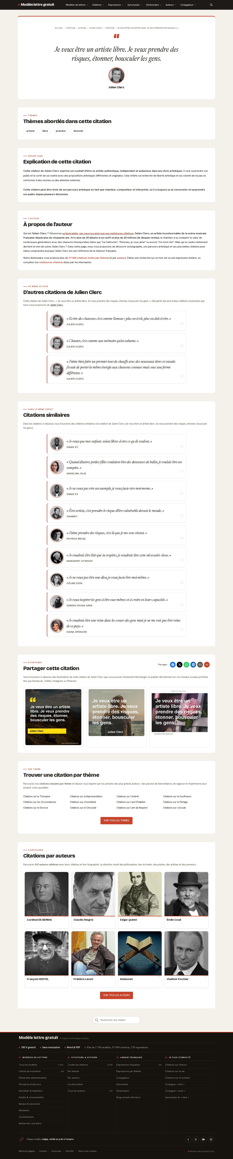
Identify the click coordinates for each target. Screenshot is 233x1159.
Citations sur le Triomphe (36, 796)
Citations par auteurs (49, 856)
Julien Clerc (116, 87)
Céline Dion (74, 583)
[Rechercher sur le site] (211, 4)
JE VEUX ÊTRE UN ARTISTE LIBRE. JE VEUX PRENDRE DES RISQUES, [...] (147, 28)
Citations (96, 4)
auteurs (121, 257)
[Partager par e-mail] (200, 665)
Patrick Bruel (76, 538)
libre (45, 130)
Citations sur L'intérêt (127, 796)
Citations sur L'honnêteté (83, 802)
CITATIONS (109, 28)
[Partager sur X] (179, 665)
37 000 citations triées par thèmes (89, 257)
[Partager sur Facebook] (173, 665)
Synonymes (133, 4)
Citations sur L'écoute (174, 807)
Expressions (114, 4)
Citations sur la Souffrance (177, 796)
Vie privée (56, 1151)
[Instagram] (211, 1139)
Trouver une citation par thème (61, 775)
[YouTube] (203, 1139)
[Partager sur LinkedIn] (193, 665)
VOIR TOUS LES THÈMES (116, 820)
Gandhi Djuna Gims (79, 605)
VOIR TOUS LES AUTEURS (116, 995)
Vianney (72, 516)
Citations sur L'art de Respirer (132, 807)
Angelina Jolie (76, 473)
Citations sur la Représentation (86, 796)
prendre (61, 130)
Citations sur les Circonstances (39, 802)
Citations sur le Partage (175, 802)
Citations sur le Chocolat (83, 807)
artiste (30, 130)
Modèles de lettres (75, 4)
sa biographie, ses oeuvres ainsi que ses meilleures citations (97, 233)
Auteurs (170, 4)
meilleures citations (51, 262)
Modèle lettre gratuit (37, 5)
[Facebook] (188, 1139)
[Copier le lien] (207, 665)
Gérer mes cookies (87, 1151)
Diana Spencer (77, 631)
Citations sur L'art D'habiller (131, 802)
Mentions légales (27, 1151)
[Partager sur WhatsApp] (186, 665)
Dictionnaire (152, 4)
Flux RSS (70, 1151)
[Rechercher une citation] (97, 1020)
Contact (43, 1151)
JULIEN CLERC (95, 28)
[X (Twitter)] (196, 1139)
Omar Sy (72, 447)
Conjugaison (187, 4)
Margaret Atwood (80, 561)
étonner (78, 130)
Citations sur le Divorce (35, 807)
